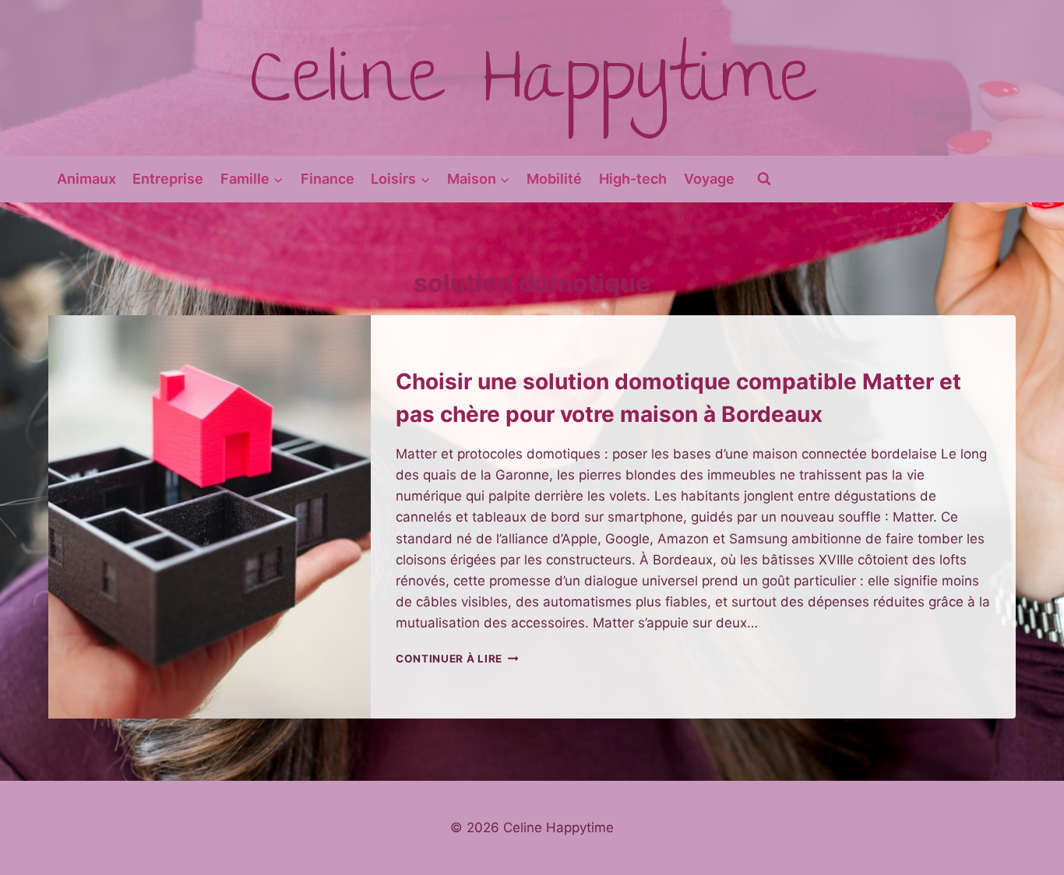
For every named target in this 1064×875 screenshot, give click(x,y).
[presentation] (209, 517)
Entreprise (167, 178)
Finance (327, 178)
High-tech (633, 178)
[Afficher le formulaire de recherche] (764, 179)
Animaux (86, 178)
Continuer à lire (457, 658)
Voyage (709, 178)
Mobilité (554, 178)
